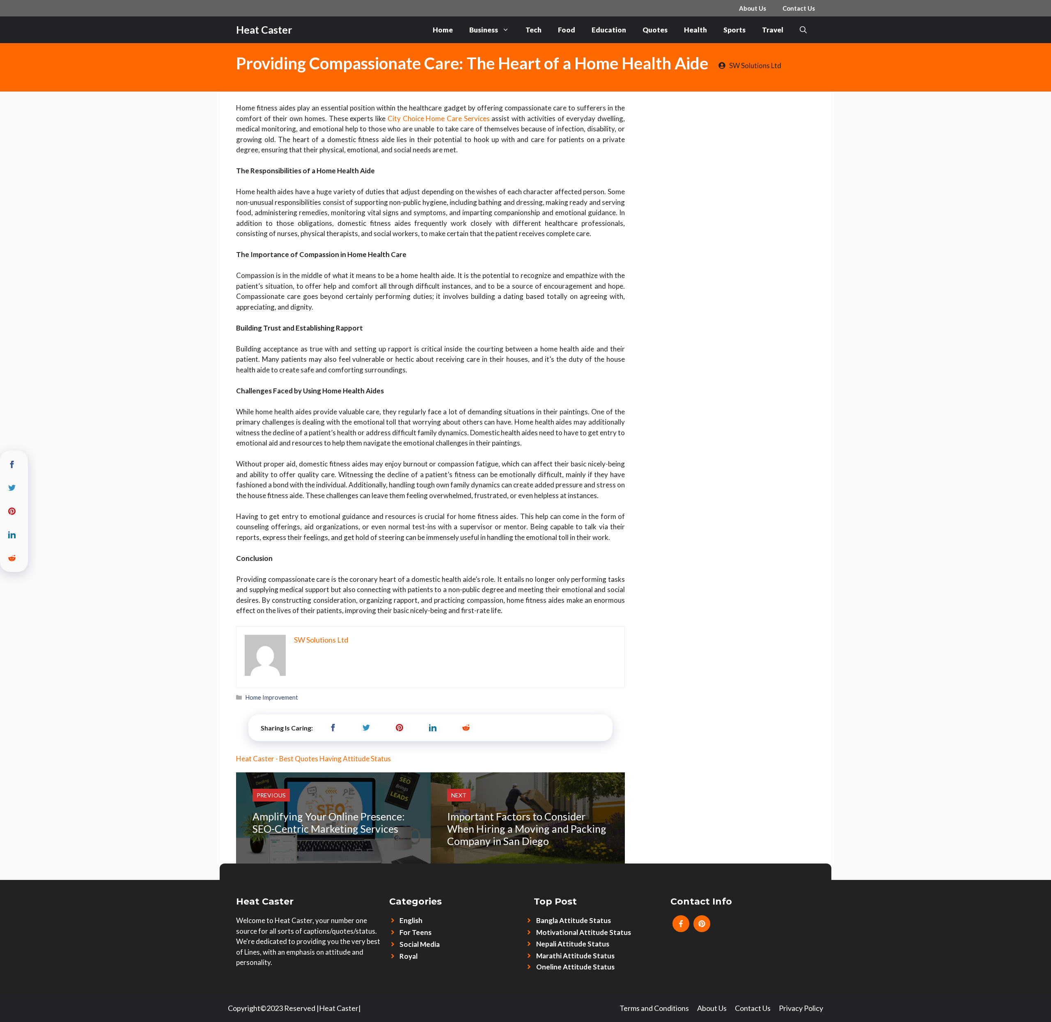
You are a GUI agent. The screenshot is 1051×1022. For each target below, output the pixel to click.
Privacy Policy (801, 1008)
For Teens (415, 932)
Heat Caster (264, 29)
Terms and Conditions (654, 1008)
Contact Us (799, 8)
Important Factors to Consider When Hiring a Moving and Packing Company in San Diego (526, 828)
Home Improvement (272, 697)
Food (566, 29)
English (410, 920)
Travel (772, 29)
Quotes (655, 29)
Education (609, 29)
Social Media (419, 944)
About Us (752, 8)
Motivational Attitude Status (583, 932)
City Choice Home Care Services (439, 118)
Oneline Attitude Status (575, 966)
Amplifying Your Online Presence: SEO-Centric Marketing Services (328, 822)
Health (695, 29)
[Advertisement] (728, 153)
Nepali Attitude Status (572, 943)
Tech (534, 29)
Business (483, 29)
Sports (734, 29)
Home (443, 29)
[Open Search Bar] (803, 29)
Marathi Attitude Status (575, 955)
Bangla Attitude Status (573, 920)
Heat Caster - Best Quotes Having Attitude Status (313, 758)
